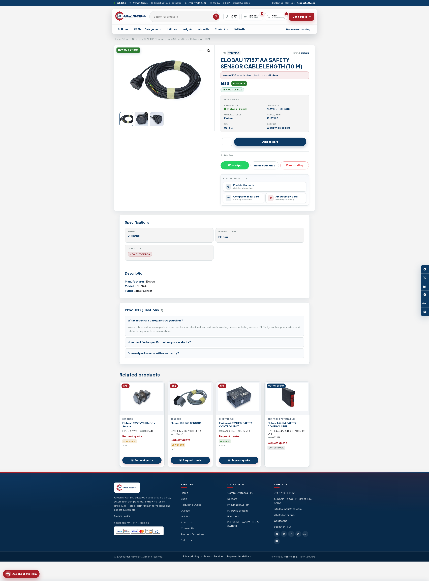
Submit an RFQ (282, 526)
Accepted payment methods (131, 523)
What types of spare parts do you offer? (155, 320)
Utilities (172, 29)
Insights (188, 29)
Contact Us (277, 3)
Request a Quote (306, 3)
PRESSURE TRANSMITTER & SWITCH (243, 523)
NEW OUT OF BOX (140, 254)
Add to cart (270, 141)
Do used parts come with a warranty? (153, 353)
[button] (209, 51)
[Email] (425, 311)
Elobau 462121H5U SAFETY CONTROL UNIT (236, 424)
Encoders (233, 516)
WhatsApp (234, 165)
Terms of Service (213, 556)
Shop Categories (148, 29)
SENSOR (149, 39)
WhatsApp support (285, 514)
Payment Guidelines (192, 534)
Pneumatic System (238, 504)
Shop (126, 39)
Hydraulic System (237, 510)
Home (124, 29)
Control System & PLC (240, 492)
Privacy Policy (191, 556)
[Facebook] (425, 269)
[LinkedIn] (425, 286)
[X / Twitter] (425, 278)
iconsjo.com (290, 556)
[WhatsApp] (425, 295)
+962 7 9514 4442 (197, 3)
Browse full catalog (300, 29)
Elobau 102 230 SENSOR (186, 422)
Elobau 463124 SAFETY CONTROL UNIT (281, 424)
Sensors (136, 39)
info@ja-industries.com (288, 508)
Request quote (144, 460)
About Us (203, 29)
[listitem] (277, 534)
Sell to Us (290, 3)
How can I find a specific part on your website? (159, 342)
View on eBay (294, 165)
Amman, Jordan (140, 3)
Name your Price (264, 165)
